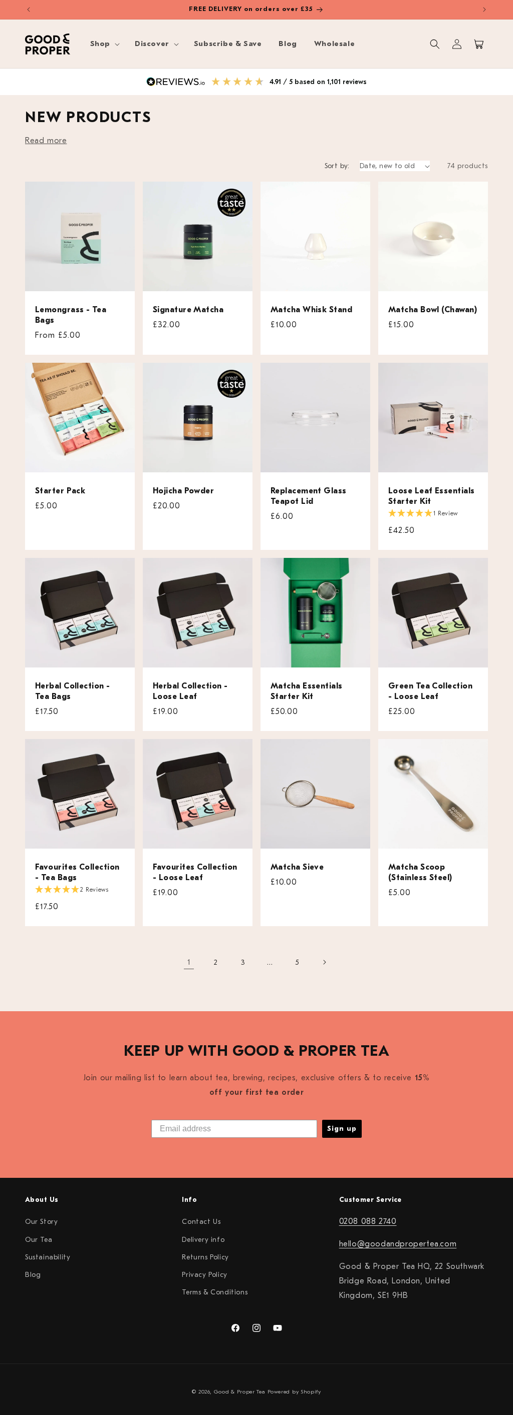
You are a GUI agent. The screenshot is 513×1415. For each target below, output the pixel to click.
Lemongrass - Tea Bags (70, 315)
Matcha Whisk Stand (311, 309)
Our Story (41, 1221)
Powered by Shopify (294, 1391)
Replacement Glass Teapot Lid (309, 496)
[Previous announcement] (29, 9)
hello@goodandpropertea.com (398, 1243)
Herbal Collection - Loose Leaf (190, 691)
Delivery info (203, 1239)
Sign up (342, 1128)
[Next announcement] (484, 9)
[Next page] (324, 962)
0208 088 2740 (368, 1221)
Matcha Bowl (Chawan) (432, 309)
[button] (104, 44)
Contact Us (201, 1221)
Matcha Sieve (297, 867)
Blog (33, 1274)
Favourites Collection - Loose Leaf (195, 872)
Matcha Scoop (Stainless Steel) (420, 872)
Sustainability (47, 1257)
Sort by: (337, 166)
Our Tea (38, 1239)
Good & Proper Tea (240, 1391)
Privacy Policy (204, 1274)
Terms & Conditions (214, 1292)
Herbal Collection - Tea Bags (72, 691)
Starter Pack (60, 490)
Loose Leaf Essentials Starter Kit (431, 496)
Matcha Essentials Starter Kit (307, 691)
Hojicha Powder (183, 490)
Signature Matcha (188, 309)
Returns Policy (205, 1257)
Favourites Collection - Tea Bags (77, 872)
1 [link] (189, 962)
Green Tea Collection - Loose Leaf (430, 691)
